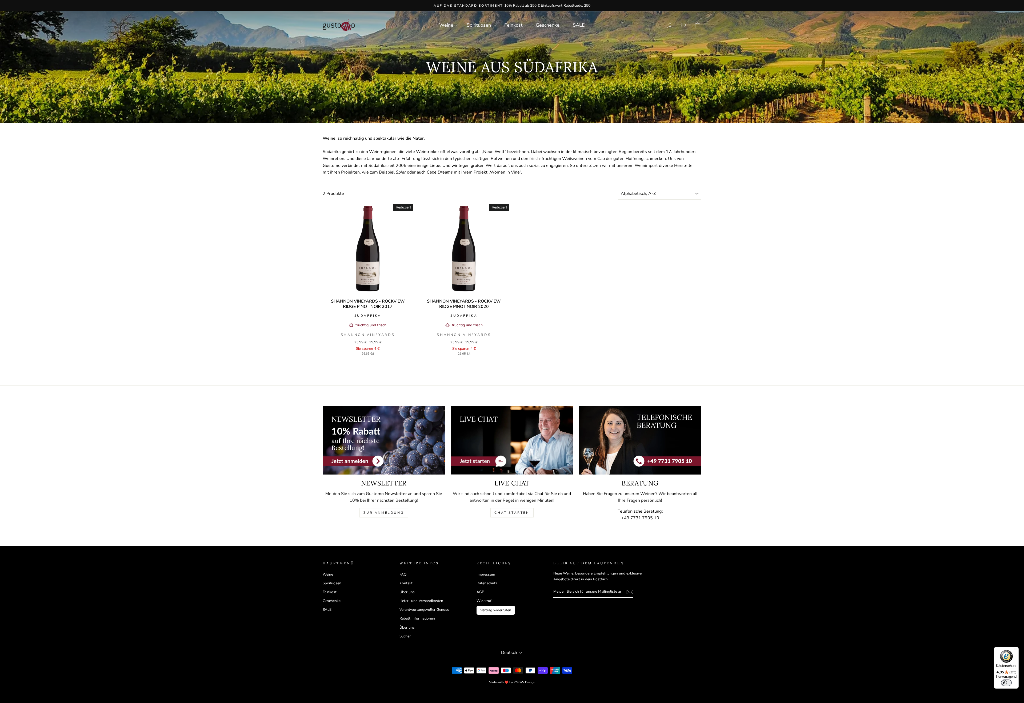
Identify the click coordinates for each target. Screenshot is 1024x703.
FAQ (402, 574)
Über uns (407, 591)
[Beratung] (640, 440)
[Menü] (1015, 650)
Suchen (405, 636)
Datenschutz (487, 583)
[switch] (1006, 683)
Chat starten (511, 513)
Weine (447, 25)
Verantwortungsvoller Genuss (424, 609)
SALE (579, 25)
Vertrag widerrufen (495, 610)
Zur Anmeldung (383, 513)
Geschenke (548, 25)
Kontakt (406, 583)
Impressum (486, 574)
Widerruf (484, 600)
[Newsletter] (384, 440)
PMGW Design (524, 682)
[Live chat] (512, 440)
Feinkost (514, 25)
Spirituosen (479, 25)
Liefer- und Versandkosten (421, 600)
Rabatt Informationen (417, 618)
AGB (480, 591)
